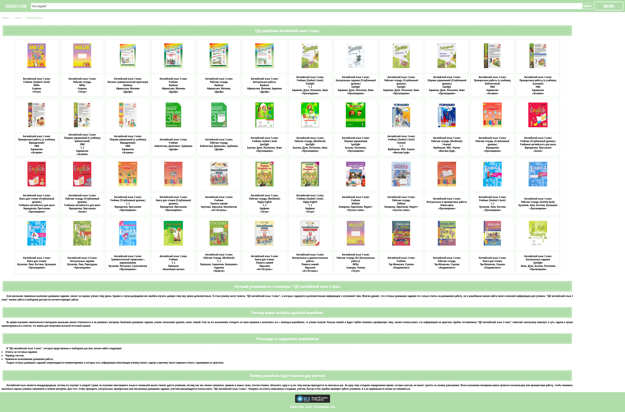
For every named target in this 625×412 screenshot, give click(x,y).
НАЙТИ (587, 6)
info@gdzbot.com (324, 407)
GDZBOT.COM (16, 6)
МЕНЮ (609, 6)
